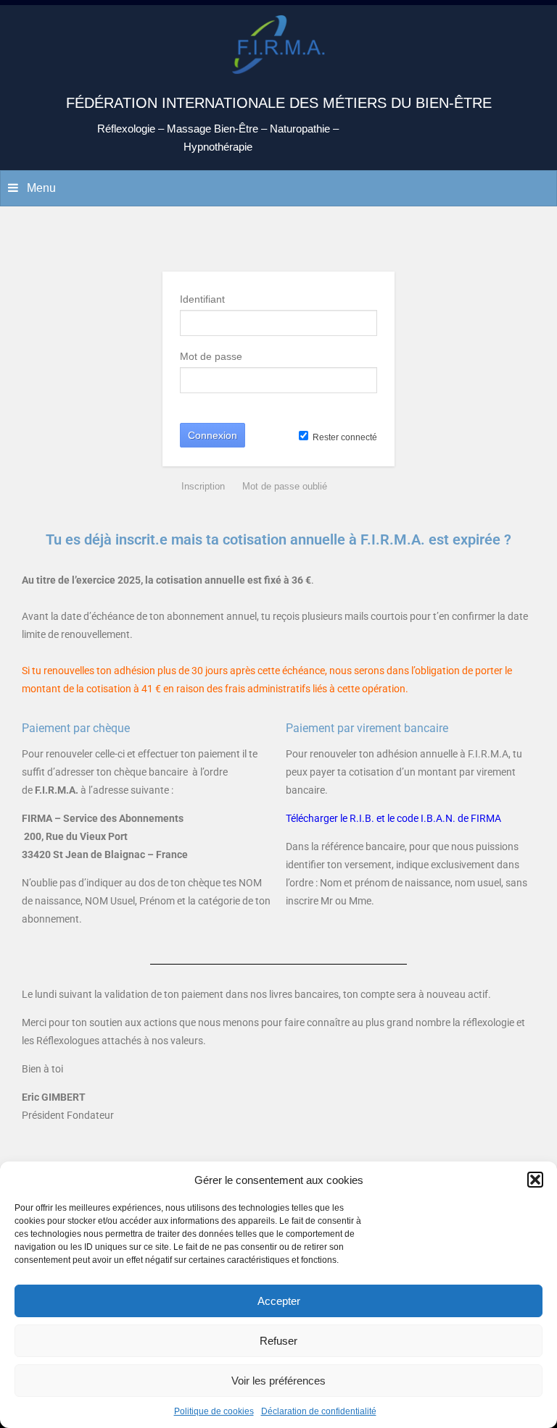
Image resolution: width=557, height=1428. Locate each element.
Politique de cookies (214, 1411)
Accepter (278, 1301)
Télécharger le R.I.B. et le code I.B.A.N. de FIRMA (393, 818)
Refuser (278, 1341)
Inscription (203, 486)
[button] (535, 1179)
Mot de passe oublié (284, 486)
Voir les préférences (278, 1380)
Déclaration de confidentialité (318, 1411)
